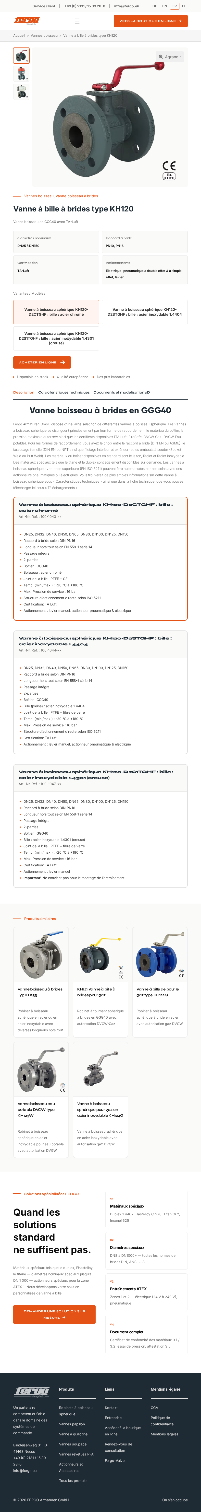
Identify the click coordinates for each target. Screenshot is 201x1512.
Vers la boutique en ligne (148, 21)
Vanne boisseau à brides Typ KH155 (40, 992)
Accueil (19, 35)
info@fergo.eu (126, 6)
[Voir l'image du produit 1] (21, 55)
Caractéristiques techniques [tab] (64, 392)
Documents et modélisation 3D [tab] (122, 392)
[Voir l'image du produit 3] (21, 92)
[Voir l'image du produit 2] (21, 74)
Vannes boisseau (44, 35)
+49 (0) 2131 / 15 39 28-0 (84, 6)
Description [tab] (23, 392)
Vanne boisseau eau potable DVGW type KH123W (36, 1109)
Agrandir (173, 56)
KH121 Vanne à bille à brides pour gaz (96, 992)
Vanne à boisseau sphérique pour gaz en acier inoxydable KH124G (100, 1109)
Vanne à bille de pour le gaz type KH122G (158, 992)
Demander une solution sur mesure (54, 1314)
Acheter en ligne (38, 362)
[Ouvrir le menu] (77, 21)
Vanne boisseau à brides (77, 196)
